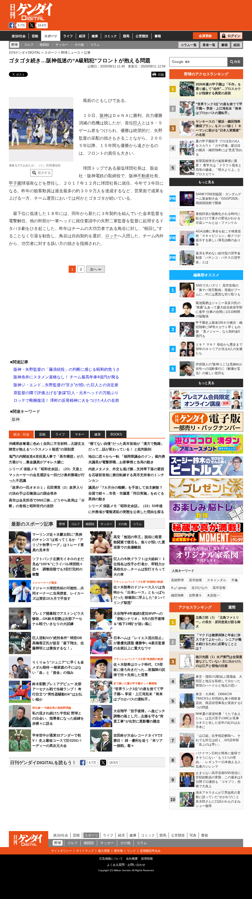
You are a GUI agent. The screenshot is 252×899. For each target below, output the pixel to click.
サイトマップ (85, 850)
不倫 (234, 580)
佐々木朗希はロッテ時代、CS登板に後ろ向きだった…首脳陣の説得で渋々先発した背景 (139, 669)
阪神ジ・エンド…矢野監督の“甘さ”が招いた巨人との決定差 (66, 385)
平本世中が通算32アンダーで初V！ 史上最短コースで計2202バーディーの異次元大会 (56, 740)
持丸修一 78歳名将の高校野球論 (51, 707)
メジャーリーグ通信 (44, 582)
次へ (95, 269)
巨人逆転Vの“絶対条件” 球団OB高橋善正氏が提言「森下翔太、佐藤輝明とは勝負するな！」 (58, 643)
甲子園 (15, 183)
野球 (62, 524)
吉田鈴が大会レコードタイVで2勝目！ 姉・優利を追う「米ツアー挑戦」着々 (138, 740)
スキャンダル (216, 580)
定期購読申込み (150, 850)
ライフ (68, 36)
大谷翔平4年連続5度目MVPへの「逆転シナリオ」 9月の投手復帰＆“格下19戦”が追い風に (139, 618)
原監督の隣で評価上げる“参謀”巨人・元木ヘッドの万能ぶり (66, 393)
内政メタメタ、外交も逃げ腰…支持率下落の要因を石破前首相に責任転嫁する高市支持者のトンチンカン (126, 474)
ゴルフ (75, 524)
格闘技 (90, 524)
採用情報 (147, 858)
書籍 (158, 36)
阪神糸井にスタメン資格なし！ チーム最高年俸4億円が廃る (66, 377)
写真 (192, 835)
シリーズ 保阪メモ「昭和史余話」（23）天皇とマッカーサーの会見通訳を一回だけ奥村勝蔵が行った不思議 (47, 474)
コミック (110, 36)
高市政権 (195, 580)
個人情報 (104, 850)
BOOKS (116, 434)
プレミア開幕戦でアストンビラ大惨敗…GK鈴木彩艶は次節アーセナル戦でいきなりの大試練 (58, 618)
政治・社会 (21, 434)
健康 (95, 36)
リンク (131, 850)
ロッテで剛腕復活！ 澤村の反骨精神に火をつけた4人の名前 (66, 400)
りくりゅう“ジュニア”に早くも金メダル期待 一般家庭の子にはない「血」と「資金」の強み (58, 667)
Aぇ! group (178, 588)
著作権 (118, 850)
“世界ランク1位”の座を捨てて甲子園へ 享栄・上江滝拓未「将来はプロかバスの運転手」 (138, 694)
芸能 (35, 36)
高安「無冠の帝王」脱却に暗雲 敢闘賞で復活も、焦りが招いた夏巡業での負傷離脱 (139, 542)
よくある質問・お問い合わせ (126, 865)
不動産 (143, 176)
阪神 (104, 115)
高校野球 (177, 580)
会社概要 (132, 858)
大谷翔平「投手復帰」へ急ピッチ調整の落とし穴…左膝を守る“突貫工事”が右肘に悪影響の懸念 (139, 716)
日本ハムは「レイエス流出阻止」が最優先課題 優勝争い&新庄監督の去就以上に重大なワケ (139, 643)
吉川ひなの (199, 588)
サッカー (106, 524)
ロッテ (111, 236)
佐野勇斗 (195, 595)
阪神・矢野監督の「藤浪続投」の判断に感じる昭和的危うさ (67, 369)
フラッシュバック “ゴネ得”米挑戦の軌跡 (138, 581)
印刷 (161, 75)
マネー (79, 434)
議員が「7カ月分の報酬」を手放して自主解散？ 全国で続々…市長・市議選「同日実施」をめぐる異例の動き (126, 493)
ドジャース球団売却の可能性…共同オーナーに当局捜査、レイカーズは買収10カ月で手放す (58, 593)
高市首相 (219, 588)
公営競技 (142, 36)
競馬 (126, 36)
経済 (82, 36)
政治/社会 (19, 36)
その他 (122, 524)
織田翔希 (177, 595)
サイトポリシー (61, 850)
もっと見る (206, 182)
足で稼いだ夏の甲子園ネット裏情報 (135, 683)
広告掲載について (111, 858)
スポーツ (50, 36)
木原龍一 (213, 595)
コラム (137, 524)
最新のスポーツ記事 (32, 524)
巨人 (137, 123)
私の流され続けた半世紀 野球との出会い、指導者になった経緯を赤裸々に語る (58, 718)
